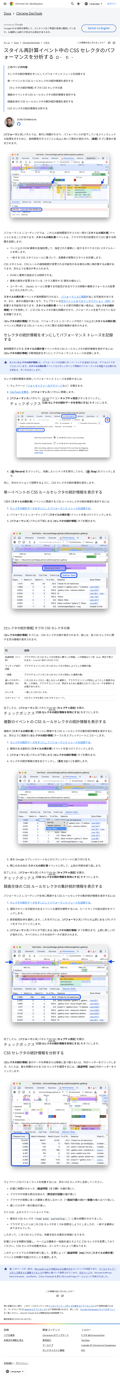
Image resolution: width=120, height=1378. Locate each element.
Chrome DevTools (29, 14)
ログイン (111, 3)
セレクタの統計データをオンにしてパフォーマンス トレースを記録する (50, 508)
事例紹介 (46, 1340)
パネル (47, 42)
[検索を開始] (72, 4)
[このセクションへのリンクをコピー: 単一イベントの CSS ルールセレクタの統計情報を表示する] (105, 492)
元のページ (84, 1272)
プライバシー (22, 1363)
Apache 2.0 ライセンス (35, 1309)
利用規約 (8, 1363)
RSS (83, 1350)
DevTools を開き (19, 392)
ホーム (7, 42)
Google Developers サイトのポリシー (97, 1309)
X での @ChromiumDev (93, 1335)
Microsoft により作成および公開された (54, 1269)
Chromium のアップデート (55, 1335)
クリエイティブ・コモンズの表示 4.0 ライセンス (70, 1306)
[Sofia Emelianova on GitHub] (18, 125)
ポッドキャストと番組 (53, 1350)
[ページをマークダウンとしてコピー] (67, 57)
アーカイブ (47, 1345)
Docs (7, 14)
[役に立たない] (114, 42)
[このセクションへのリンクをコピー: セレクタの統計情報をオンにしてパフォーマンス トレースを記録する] (14, 340)
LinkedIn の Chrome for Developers (98, 1345)
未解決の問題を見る (13, 1340)
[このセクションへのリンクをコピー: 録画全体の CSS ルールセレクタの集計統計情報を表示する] (105, 887)
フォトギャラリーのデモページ (45, 385)
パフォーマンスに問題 (73, 296)
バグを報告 (9, 1335)
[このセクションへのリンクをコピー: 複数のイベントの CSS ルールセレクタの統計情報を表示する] (109, 722)
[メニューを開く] (5, 4)
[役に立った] (109, 42)
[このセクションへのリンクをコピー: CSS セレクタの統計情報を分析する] (67, 1053)
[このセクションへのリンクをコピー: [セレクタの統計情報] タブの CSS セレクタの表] (73, 628)
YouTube (85, 1340)
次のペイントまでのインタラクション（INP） (86, 301)
